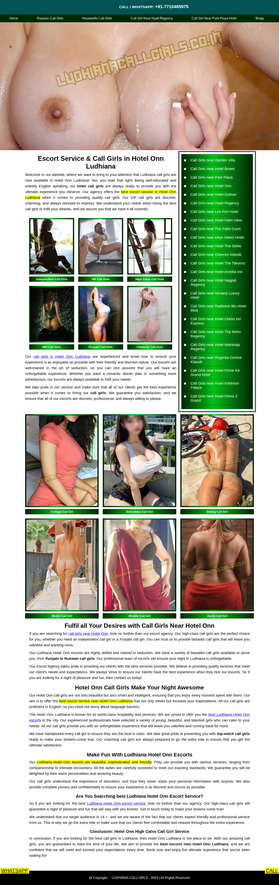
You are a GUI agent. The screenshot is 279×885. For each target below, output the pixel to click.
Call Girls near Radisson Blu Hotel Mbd (218, 308)
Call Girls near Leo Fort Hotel (214, 212)
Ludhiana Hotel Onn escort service (116, 803)
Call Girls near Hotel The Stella (216, 246)
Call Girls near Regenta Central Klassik (216, 360)
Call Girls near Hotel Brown (213, 169)
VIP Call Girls (101, 279)
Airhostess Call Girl (139, 511)
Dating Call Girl (217, 511)
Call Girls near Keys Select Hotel (217, 237)
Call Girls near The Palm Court (216, 229)
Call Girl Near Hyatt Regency (152, 18)
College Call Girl (62, 511)
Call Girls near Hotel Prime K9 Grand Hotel (215, 372)
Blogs (260, 18)
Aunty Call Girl (217, 616)
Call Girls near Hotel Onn (211, 186)
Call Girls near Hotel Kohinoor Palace (215, 385)
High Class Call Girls (149, 279)
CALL (272, 870)
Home (13, 18)
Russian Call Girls (50, 18)
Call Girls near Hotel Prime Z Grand (214, 398)
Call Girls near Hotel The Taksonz (218, 263)
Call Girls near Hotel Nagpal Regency (213, 282)
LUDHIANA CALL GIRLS (130, 877)
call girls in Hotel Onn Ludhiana (61, 357)
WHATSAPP (14, 870)
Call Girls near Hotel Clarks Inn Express (216, 321)
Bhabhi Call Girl (140, 616)
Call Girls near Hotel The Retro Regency (216, 334)
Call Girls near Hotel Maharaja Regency (215, 347)
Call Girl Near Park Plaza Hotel (214, 18)
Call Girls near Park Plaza (212, 177)
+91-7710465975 (133, 6)
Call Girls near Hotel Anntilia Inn (216, 272)
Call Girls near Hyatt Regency (215, 203)
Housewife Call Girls (97, 18)
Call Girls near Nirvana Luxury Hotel (215, 295)
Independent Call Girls (51, 279)
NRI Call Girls (51, 347)
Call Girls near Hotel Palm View (216, 220)
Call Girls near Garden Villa (213, 160)
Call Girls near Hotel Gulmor (214, 194)
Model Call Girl (62, 616)
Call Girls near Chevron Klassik (216, 255)
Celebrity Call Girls (150, 347)
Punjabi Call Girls (101, 347)
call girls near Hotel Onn (88, 634)
